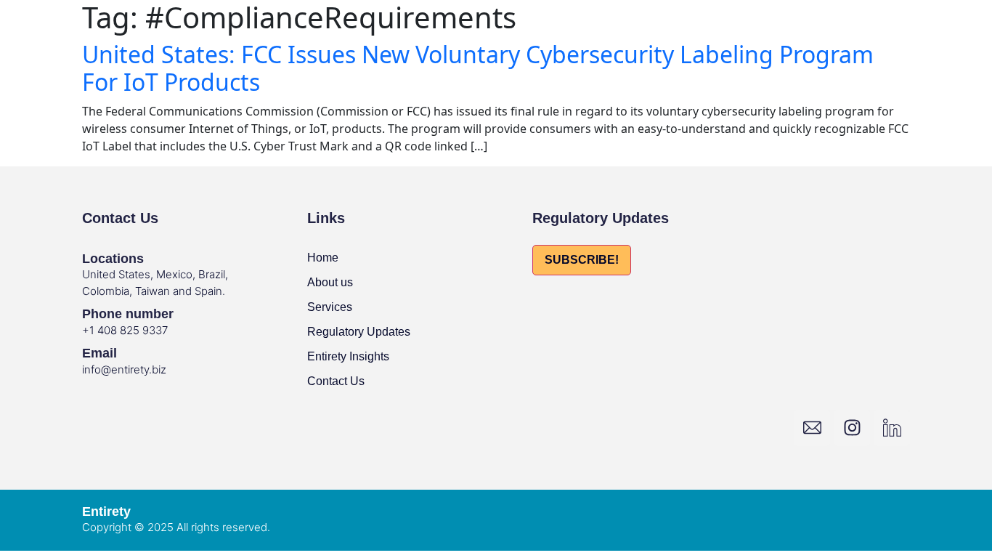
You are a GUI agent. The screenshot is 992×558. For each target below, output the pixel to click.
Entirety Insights (348, 356)
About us (330, 282)
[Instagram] (852, 428)
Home (322, 257)
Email (99, 353)
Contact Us (336, 381)
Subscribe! (582, 260)
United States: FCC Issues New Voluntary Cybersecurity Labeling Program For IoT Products (478, 68)
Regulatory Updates (358, 332)
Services (329, 307)
